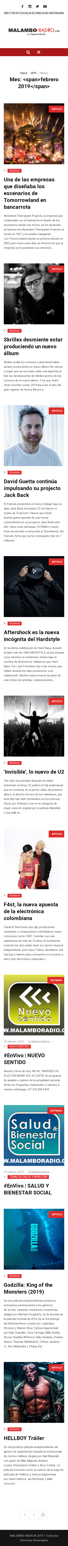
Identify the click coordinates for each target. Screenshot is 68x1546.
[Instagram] (30, 6)
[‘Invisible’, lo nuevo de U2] (34, 726)
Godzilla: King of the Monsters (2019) (28, 1288)
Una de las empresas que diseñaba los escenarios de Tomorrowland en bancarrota (29, 193)
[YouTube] (45, 6)
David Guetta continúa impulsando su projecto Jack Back (32, 488)
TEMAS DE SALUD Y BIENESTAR (28, 1177)
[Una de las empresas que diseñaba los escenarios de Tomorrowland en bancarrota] (34, 133)
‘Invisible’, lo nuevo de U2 (34, 772)
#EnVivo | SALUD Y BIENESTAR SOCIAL (28, 1189)
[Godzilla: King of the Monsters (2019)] (34, 1239)
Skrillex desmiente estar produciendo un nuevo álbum (33, 346)
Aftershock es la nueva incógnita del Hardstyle (32, 636)
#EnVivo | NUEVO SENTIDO (24, 1059)
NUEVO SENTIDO (19, 1046)
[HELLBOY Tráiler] (34, 1392)
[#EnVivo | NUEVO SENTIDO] (34, 1005)
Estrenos (14, 171)
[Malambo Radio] (34, 31)
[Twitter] (37, 6)
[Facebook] (22, 6)
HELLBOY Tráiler (24, 1438)
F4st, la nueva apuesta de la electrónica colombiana (31, 911)
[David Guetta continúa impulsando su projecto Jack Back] (34, 435)
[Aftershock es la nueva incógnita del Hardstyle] (34, 586)
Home (23, 73)
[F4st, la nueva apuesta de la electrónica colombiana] (34, 858)
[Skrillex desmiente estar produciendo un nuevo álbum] (34, 293)
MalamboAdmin (41, 1042)
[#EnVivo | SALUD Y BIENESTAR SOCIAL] (34, 1135)
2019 (33, 73)
